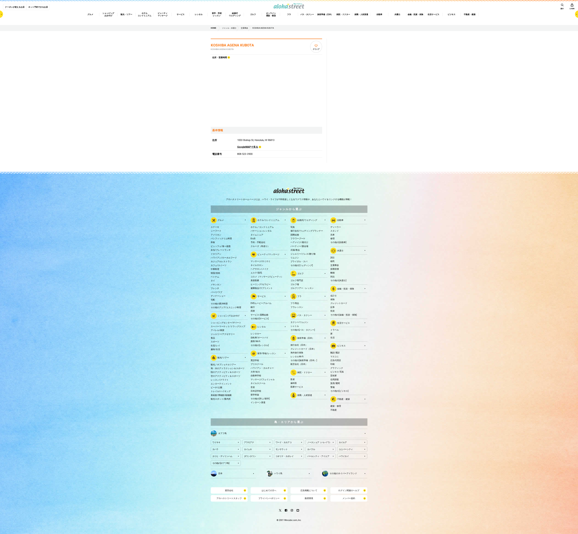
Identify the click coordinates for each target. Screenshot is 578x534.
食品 (213, 338)
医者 (293, 379)
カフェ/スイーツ (218, 265)
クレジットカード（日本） (303, 349)
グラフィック (336, 368)
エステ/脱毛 (256, 273)
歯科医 (294, 383)
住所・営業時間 (219, 57)
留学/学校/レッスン (266, 353)
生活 (332, 337)
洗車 (332, 235)
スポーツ (215, 341)
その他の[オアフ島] (220, 463)
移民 (332, 261)
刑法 (332, 276)
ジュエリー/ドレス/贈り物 (303, 254)
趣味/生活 (215, 349)
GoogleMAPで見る (247, 146)
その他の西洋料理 (219, 303)
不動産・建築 (343, 399)
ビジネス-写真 (337, 372)
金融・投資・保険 (345, 288)
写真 (293, 227)
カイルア (343, 442)
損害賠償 (334, 269)
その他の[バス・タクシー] (303, 330)
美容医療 (255, 280)
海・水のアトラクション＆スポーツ (227, 368)
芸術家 (333, 375)
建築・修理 (335, 406)
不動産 (333, 410)
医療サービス (297, 387)
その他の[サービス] (260, 318)
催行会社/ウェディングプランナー (307, 231)
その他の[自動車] (338, 242)
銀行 (253, 307)
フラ (299, 296)
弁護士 (340, 250)
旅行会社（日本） (299, 345)
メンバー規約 (348, 498)
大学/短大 (255, 372)
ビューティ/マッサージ (268, 254)
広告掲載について (308, 490)
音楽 (253, 387)
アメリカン (216, 235)
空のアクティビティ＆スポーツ (225, 376)
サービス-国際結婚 (259, 315)
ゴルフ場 (295, 284)
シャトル (295, 326)
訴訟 (332, 257)
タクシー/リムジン (299, 322)
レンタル (261, 326)
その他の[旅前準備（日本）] (304, 360)
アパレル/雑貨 (217, 330)
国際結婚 (295, 235)
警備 (332, 387)
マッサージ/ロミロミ (260, 261)
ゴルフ (300, 273)
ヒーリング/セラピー (260, 284)
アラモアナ (249, 442)
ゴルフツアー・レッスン (302, 288)
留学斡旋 (255, 394)
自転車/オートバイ (259, 337)
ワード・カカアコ (284, 442)
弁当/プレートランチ (221, 250)
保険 (332, 299)
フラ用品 (295, 303)
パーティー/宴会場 (299, 246)
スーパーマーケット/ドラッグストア (228, 326)
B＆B (253, 238)
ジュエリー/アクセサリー (223, 334)
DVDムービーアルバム (261, 303)
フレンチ (215, 288)
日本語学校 (256, 391)
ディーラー (335, 227)
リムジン (295, 257)
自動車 (340, 220)
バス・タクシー (304, 315)
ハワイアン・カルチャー (262, 368)
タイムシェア (257, 235)
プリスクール (257, 364)
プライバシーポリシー (269, 498)
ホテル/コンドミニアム (268, 220)
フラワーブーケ (298, 238)
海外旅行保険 (297, 352)
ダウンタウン (250, 456)
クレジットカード (338, 303)
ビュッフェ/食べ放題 (221, 246)
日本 (220, 473)
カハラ (215, 449)
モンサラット (282, 449)
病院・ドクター (304, 372)
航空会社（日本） (299, 364)
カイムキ (248, 449)
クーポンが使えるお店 (15, 7)
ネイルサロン (257, 265)
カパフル (311, 449)
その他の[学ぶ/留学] (260, 398)
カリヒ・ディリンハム (222, 456)
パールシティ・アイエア (318, 456)
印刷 (332, 364)
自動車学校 (256, 375)
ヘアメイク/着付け (299, 242)
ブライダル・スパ (299, 261)
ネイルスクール (258, 383)
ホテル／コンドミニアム (262, 227)
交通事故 (334, 265)
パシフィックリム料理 (221, 238)
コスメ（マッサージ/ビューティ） (267, 276)
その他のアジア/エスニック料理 (226, 307)
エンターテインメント (221, 383)
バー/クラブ (216, 292)
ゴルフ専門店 (297, 280)
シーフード (216, 231)
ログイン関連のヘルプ (348, 490)
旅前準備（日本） (305, 338)
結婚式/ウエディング (307, 220)
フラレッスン (297, 307)
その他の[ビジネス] (339, 391)
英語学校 (255, 360)
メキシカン (216, 284)
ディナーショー (218, 296)
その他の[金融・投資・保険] (343, 315)
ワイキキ (216, 442)
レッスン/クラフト (219, 380)
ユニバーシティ (346, 449)
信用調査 (334, 379)
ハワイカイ (344, 456)
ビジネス (341, 345)
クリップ (316, 49)
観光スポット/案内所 (221, 399)
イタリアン (216, 254)
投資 (332, 311)
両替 (253, 311)
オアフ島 (222, 433)
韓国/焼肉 (215, 273)
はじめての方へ (269, 490)
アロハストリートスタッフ (229, 498)
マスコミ (334, 356)
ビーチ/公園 (216, 387)
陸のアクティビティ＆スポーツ (225, 372)
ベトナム (215, 277)
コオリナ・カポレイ (285, 456)
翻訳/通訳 (335, 352)
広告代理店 (335, 360)
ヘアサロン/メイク (259, 269)
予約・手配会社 (258, 242)
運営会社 (229, 490)
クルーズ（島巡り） (260, 246)
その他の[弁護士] (338, 280)
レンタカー (256, 333)
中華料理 (215, 269)
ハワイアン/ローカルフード (224, 257)
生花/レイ (215, 345)
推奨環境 (309, 498)
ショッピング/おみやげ (228, 315)
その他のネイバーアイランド (343, 473)
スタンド (334, 231)
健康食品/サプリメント (262, 288)
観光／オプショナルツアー (223, 364)
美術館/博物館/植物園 (221, 395)
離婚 (332, 273)
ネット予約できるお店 (38, 7)
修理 (332, 238)
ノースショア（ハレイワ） (319, 442)
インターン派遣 (258, 402)
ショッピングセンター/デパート (226, 322)
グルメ (221, 220)
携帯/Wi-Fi (255, 341)
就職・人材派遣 (304, 395)
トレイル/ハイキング (221, 391)
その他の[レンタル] (260, 345)
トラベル (334, 330)
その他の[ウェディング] (302, 265)
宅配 (213, 300)
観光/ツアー (223, 357)
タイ (213, 280)
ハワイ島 (278, 473)
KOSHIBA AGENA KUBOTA (232, 45)
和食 (213, 242)
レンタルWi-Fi (297, 356)
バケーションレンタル (261, 231)
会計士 (333, 295)
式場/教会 (295, 250)
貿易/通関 (335, 383)
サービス (261, 296)
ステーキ (215, 227)
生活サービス (343, 323)
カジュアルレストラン (221, 261)
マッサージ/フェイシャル (263, 379)
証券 (332, 307)
